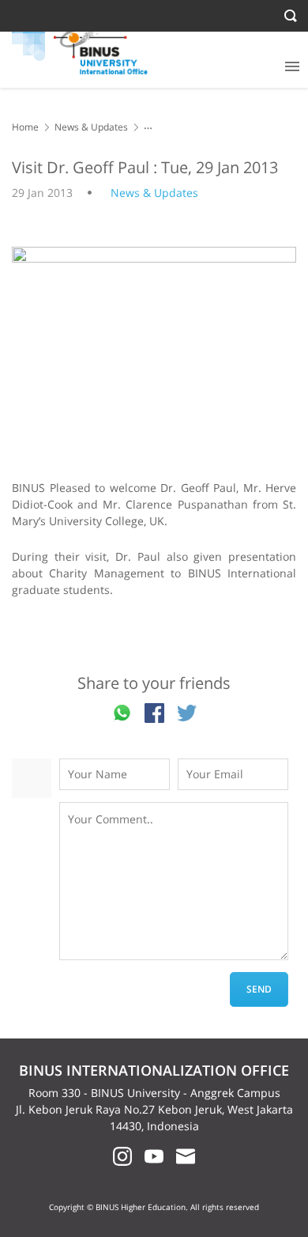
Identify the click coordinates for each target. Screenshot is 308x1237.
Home (25, 127)
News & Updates (91, 127)
